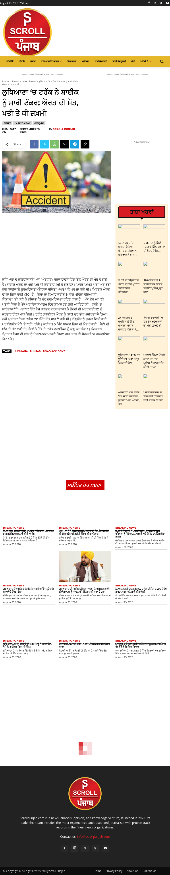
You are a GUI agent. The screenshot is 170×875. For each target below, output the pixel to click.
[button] (161, 61)
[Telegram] (74, 144)
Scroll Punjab (64, 129)
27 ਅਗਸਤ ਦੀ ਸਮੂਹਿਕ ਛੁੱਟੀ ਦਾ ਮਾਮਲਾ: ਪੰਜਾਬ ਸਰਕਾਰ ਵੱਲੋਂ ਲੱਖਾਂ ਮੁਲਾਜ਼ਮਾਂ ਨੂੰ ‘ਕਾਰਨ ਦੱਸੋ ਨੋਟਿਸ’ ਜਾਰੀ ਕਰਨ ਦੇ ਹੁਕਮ (84, 590)
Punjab (38, 123)
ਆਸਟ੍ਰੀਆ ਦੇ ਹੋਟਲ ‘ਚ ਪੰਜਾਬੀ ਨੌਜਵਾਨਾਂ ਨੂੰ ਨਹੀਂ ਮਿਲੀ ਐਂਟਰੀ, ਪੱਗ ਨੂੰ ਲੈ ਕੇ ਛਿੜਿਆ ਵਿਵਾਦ (140, 645)
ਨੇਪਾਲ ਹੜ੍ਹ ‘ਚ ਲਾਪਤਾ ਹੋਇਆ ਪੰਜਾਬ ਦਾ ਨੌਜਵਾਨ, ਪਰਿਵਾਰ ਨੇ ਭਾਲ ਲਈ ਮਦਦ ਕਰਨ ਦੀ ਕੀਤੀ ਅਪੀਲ (28, 532)
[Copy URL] (85, 144)
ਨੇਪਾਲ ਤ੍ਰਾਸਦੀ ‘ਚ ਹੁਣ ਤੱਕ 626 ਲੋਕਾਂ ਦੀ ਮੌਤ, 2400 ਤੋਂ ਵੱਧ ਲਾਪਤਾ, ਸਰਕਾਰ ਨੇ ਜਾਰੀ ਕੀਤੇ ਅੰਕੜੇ (141, 590)
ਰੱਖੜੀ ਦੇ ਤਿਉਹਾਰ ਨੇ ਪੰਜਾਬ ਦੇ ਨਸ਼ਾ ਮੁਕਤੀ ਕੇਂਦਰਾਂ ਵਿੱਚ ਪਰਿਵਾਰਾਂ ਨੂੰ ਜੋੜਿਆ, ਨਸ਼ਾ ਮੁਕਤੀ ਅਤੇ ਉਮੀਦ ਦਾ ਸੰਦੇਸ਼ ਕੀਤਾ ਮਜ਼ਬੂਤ (140, 534)
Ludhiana (21, 351)
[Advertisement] (56, 245)
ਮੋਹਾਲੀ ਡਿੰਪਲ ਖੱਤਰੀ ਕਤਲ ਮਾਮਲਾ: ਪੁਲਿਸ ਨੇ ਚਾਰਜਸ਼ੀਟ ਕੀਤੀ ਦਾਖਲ (84, 645)
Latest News (29, 81)
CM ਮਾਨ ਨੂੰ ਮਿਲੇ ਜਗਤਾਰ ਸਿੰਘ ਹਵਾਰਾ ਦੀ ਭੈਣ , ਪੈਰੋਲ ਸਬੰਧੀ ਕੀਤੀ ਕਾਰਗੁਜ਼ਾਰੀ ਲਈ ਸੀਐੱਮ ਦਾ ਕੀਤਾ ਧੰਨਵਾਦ (84, 532)
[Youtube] (167, 3)
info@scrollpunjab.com (93, 836)
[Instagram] (155, 3)
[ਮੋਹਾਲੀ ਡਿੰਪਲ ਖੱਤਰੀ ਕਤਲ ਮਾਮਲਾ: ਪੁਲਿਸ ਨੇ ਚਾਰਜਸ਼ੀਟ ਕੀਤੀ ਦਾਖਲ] (154, 343)
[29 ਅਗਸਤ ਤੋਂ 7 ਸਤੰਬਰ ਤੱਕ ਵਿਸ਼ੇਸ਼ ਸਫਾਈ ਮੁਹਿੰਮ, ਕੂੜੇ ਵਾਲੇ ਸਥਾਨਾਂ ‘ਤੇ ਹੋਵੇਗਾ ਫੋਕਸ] (154, 269)
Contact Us (149, 871)
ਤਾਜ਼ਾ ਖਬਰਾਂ (142, 212)
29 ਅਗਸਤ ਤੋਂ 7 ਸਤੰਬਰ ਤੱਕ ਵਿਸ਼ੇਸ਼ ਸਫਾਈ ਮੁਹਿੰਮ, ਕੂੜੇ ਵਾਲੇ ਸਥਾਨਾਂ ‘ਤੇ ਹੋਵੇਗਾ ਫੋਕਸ (28, 590)
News (15, 81)
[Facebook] (149, 3)
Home (5, 81)
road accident (54, 351)
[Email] (64, 144)
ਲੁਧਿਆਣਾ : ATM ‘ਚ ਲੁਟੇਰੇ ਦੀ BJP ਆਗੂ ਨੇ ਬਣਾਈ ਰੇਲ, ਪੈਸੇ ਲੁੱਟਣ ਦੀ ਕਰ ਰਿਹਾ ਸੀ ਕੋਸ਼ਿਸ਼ (27, 645)
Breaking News (13, 528)
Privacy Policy (114, 871)
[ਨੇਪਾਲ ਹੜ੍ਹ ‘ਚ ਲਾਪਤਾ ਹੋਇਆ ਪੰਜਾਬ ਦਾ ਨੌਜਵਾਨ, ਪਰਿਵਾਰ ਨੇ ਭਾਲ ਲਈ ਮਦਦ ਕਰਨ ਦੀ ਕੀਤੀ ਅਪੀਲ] (129, 231)
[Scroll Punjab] (33, 32)
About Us (132, 871)
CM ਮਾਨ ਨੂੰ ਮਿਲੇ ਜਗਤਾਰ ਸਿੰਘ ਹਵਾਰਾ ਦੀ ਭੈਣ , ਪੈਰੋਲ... (154, 246)
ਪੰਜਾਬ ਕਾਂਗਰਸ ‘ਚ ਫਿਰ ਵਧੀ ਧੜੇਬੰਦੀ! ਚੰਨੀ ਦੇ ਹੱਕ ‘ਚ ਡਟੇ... (154, 396)
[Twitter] (161, 3)
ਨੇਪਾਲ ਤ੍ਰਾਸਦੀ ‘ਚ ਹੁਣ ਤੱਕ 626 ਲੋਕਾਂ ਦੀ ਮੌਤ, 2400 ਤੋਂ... (153, 321)
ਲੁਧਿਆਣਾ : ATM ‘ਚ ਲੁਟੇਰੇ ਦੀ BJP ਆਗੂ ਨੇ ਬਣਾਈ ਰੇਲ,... (129, 359)
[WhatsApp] (54, 144)
